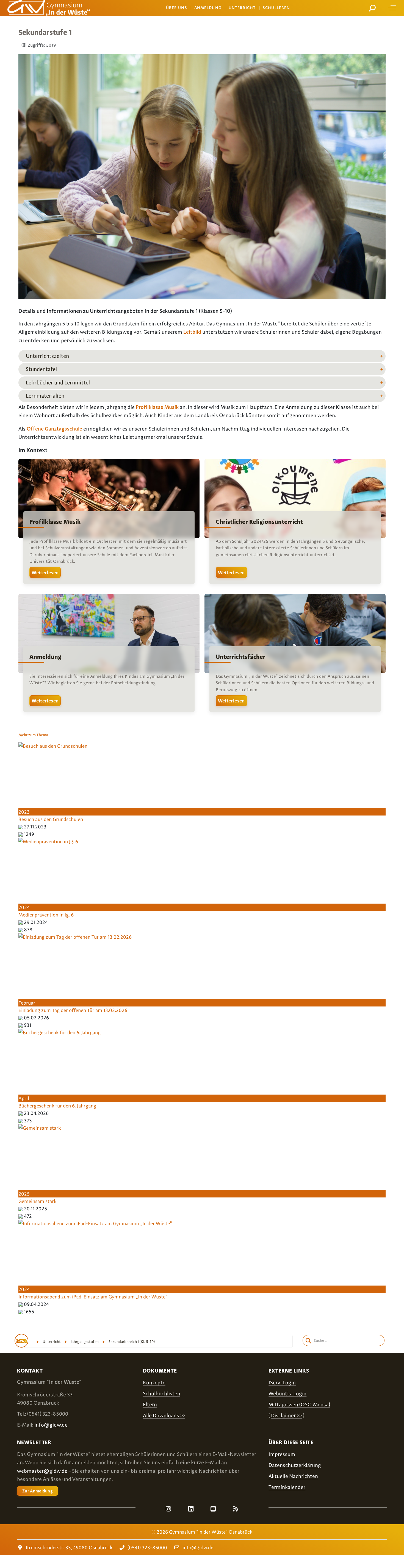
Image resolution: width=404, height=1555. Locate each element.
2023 (24, 812)
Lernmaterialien (45, 395)
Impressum (282, 1454)
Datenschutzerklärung (295, 1465)
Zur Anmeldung (37, 1491)
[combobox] (373, 8)
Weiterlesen (45, 572)
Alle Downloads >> (164, 1415)
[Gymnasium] (48, 8)
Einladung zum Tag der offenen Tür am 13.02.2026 (72, 1010)
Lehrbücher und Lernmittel (58, 382)
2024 (24, 907)
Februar (26, 1003)
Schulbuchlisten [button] (161, 1393)
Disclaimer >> (286, 1415)
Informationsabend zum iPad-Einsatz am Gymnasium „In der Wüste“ (92, 1297)
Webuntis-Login (287, 1393)
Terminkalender (287, 1487)
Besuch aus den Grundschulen (50, 819)
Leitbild (192, 332)
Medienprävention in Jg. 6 (46, 915)
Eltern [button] (150, 1404)
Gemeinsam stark (37, 1201)
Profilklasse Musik (157, 407)
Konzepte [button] (154, 1382)
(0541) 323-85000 (147, 1547)
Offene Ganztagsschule (54, 429)
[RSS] (235, 1508)
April (23, 1098)
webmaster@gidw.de (42, 1471)
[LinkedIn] (191, 1508)
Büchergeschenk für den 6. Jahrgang (57, 1106)
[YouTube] (213, 1508)
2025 (24, 1194)
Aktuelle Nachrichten (293, 1476)
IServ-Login (282, 1382)
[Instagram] (168, 1508)
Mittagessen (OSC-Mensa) (299, 1404)
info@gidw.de (51, 1425)
